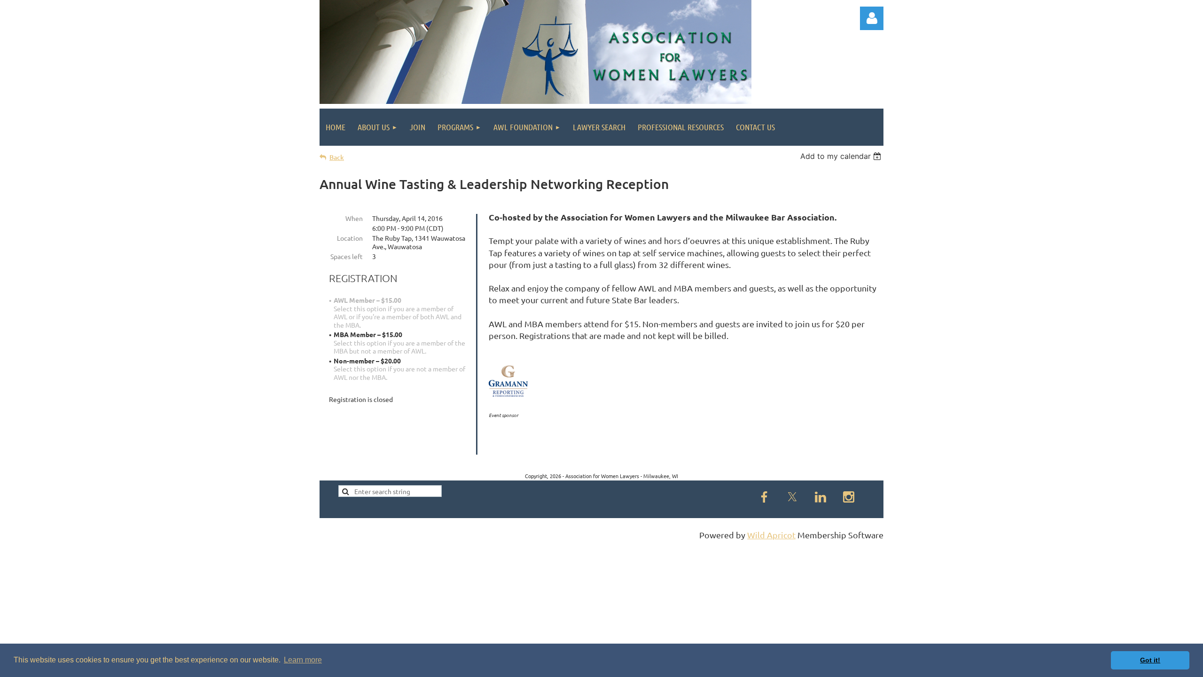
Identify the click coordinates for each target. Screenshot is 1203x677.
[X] (792, 497)
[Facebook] (764, 497)
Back (336, 157)
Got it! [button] (1150, 660)
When (354, 218)
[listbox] (841, 156)
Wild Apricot (771, 535)
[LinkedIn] (820, 497)
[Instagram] (848, 497)
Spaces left (346, 256)
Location (350, 238)
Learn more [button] (303, 660)
